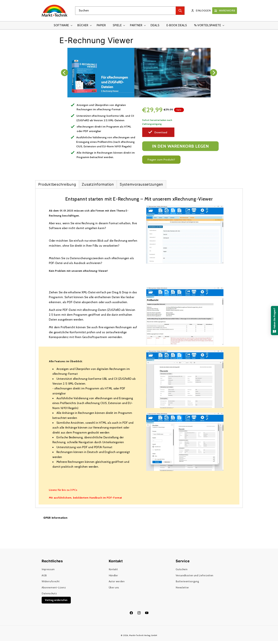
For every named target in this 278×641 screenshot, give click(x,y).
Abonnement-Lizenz (54, 587)
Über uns (114, 587)
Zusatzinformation (98, 184)
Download (160, 132)
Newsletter (182, 587)
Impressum (48, 569)
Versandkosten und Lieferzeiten (194, 575)
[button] (62, 25)
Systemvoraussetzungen (141, 184)
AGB (44, 575)
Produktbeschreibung (57, 184)
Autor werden (117, 581)
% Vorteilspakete (207, 25)
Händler (113, 575)
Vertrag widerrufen (56, 600)
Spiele (117, 25)
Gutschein (181, 569)
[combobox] (129, 11)
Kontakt (113, 569)
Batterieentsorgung (187, 581)
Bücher (82, 25)
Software (61, 25)
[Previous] (64, 72)
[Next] (213, 72)
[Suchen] (180, 10)
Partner (136, 25)
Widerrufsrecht (51, 581)
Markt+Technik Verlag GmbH (143, 635)
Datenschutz (49, 593)
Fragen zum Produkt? (161, 159)
